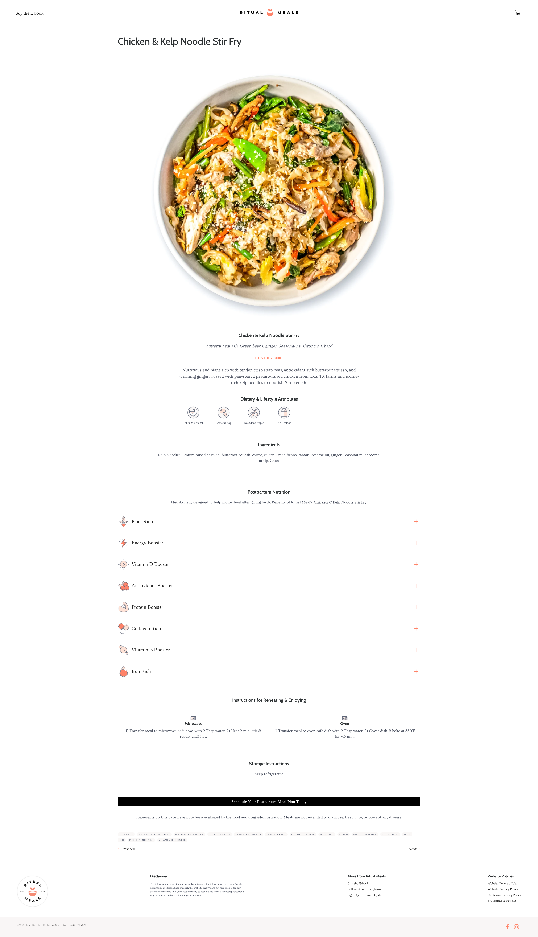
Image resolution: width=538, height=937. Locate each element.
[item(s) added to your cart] (517, 12)
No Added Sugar (365, 834)
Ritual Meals (33, 925)
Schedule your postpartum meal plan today (269, 801)
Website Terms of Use (502, 883)
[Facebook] (508, 926)
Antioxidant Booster (154, 834)
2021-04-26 (126, 834)
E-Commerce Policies (502, 901)
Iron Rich (327, 834)
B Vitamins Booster (189, 834)
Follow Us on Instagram (364, 889)
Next (413, 849)
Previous (128, 849)
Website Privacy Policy (503, 889)
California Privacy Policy (504, 895)
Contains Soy (276, 834)
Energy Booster (303, 834)
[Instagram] (517, 926)
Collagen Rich (219, 834)
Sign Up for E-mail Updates (366, 895)
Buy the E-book (30, 13)
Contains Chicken (248, 834)
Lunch (343, 834)
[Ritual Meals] (269, 12)
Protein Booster (141, 840)
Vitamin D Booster (172, 840)
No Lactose (390, 834)
